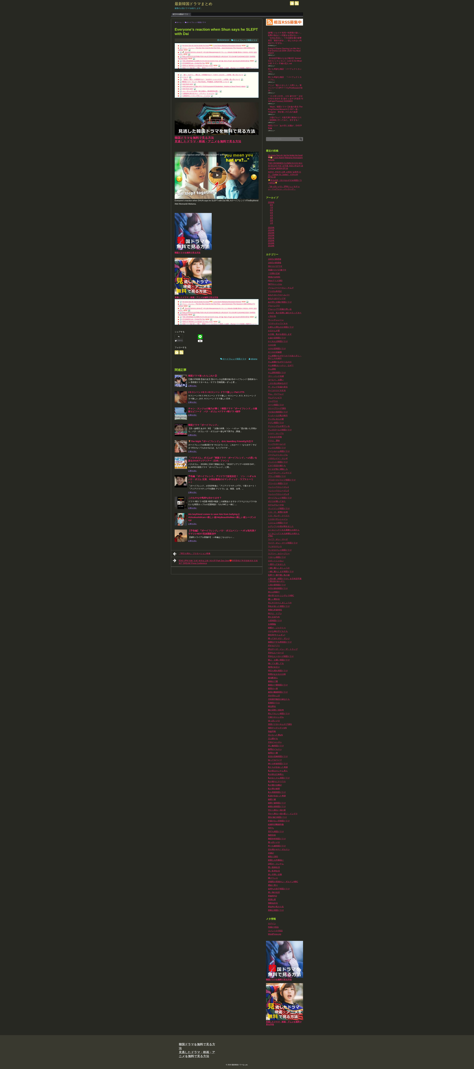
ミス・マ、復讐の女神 (278, 512)
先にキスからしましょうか (280, 603)
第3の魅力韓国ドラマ (277, 817)
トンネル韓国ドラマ (277, 448)
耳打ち (271, 828)
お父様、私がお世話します (280, 334)
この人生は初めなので (278, 383)
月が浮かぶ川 (274, 696)
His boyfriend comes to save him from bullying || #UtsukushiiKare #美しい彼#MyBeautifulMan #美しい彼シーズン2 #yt (222, 517)
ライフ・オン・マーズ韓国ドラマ (283, 543)
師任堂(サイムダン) (276, 635)
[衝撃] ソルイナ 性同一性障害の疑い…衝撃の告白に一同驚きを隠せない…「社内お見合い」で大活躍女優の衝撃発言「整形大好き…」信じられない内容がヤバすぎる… (285, 38)
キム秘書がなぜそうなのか (280, 362)
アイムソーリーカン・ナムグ (281, 288)
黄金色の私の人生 (276, 907)
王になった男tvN (275, 735)
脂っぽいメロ (274, 842)
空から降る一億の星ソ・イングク (283, 814)
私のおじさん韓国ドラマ (279, 778)
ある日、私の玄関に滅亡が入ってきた (285, 313)
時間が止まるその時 (277, 674)
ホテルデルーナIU (276, 505)
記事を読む (192, 386)
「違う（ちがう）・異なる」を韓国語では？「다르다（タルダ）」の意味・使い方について (212, 75)
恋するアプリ (274, 646)
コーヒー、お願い (276, 380)
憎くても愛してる (276, 663)
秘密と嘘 (272, 799)
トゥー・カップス (276, 433)
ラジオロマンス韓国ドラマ (280, 550)
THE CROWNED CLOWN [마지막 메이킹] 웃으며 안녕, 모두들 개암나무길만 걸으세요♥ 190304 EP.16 (215, 61)
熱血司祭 (272, 731)
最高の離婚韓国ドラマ (278, 692)
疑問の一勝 (273, 753)
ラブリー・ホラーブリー (279, 554)
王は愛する (273, 739)
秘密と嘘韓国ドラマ (277, 803)
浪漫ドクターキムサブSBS (280, 724)
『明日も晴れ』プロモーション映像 (194, 553)
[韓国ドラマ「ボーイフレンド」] (181, 430)
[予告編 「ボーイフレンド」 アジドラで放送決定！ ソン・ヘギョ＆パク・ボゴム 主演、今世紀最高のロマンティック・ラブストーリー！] (181, 481)
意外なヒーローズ (276, 653)
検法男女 (272, 706)
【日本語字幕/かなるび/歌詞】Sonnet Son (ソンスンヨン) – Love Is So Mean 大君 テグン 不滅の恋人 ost (285, 60)
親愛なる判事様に (276, 860)
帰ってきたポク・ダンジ (279, 638)
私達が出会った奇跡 (277, 796)
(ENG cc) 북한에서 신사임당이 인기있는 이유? (197, 65)
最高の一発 (273, 688)
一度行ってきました (277, 564)
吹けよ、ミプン (275, 613)
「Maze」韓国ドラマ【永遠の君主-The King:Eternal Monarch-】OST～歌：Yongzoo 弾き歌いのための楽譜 (285, 109)
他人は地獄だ (274, 592)
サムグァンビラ (275, 398)
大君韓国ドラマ (275, 621)
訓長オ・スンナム (276, 864)
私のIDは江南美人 (276, 774)
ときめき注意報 (275, 437)
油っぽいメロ (274, 721)
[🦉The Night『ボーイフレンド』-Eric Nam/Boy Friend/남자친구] (181, 446)
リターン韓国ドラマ (277, 557)
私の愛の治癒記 (275, 785)
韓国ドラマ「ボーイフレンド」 (203, 425)
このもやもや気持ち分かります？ (205, 498)
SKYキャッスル (275, 284)
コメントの (275, 931)
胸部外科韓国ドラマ (277, 839)
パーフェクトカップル (278, 455)
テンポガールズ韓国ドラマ (280, 430)
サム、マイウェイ (276, 394)
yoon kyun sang (187, 84)
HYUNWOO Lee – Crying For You (193, 63)
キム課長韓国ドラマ (277, 373)
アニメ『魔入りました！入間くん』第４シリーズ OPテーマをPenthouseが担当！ (285, 87)
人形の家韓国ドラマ (277, 585)
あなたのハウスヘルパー (279, 295)
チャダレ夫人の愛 (276, 419)
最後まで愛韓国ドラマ (278, 685)
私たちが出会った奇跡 (278, 767)
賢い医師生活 (274, 867)
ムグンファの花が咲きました (281, 526)
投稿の (273, 927)
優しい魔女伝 (274, 599)
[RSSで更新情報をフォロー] (297, 3)
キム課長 (272, 369)
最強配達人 (273, 678)
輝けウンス (273, 878)
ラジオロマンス (275, 546)
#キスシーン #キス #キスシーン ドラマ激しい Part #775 (216, 392)
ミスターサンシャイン (278, 519)
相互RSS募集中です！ (181, 14)
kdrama (254, 359)
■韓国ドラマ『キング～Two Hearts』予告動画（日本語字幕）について (205, 82)
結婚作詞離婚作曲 (276, 824)
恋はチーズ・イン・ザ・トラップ (283, 649)
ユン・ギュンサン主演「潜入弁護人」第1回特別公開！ (200, 91)
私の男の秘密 (274, 789)
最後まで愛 (273, 681)
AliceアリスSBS (275, 281)
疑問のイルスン (275, 749)
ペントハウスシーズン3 (278, 494)
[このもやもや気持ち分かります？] (181, 503)
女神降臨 (272, 624)
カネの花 (272, 345)
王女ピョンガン (275, 742)
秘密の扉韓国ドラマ (277, 806)
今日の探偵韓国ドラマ (278, 588)
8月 (271, 205)
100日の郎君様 (274, 263)
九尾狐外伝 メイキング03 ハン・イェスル (196, 96)
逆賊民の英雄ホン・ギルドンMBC (283, 882)
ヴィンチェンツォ (276, 320)
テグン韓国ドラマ (276, 423)
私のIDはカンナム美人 (278, 771)
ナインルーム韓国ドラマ (279, 451)
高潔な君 (272, 899)
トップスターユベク (277, 444)
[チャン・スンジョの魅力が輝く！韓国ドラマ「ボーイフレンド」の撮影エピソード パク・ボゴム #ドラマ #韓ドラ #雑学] (181, 413)
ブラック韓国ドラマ (277, 476)
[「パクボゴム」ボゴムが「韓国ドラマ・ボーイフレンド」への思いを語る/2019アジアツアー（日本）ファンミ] (181, 463)
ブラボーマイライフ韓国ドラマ (282, 480)
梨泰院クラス (274, 703)
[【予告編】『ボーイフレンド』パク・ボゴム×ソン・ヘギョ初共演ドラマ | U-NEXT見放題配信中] (181, 536)
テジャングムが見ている (279, 426)
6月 (271, 210)
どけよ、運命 (274, 440)
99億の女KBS (274, 277)
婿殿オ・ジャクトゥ (277, 628)
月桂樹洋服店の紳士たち (279, 699)
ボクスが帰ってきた (277, 501)
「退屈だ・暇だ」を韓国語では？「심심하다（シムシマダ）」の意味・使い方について (211, 79)
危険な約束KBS (275, 610)
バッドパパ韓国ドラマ (278, 462)
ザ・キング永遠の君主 (278, 387)
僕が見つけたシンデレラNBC (281, 595)
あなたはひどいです (277, 298)
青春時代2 (272, 896)
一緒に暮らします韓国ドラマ (281, 571)
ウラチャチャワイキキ (278, 323)
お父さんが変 (274, 331)
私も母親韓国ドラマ (277, 792)
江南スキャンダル (276, 717)
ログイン (272, 924)
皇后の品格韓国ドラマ (278, 756)
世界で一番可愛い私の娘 (279, 575)
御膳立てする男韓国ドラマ (280, 642)
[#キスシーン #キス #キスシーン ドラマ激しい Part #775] (181, 397)
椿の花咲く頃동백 (276, 710)
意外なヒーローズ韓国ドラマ (281, 656)
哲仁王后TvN (274, 617)
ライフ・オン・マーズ (278, 539)
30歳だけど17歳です (277, 270)
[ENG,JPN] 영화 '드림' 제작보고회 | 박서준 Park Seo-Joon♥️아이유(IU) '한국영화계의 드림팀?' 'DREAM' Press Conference (218, 562)
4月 (271, 215)
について (185, 77)
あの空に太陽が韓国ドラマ (280, 302)
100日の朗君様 (274, 259)
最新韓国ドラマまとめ (193, 4)
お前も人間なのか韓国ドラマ (281, 327)
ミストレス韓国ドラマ (278, 523)
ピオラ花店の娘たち (277, 466)
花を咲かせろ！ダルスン (279, 849)
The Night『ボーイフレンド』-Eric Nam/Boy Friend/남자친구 (222, 441)
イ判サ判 (272, 316)
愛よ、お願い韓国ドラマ (279, 660)
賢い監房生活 (274, 871)
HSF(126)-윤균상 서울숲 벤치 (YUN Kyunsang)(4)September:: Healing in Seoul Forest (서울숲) (214, 86)
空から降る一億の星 (277, 810)
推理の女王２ (274, 667)
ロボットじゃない (276, 561)
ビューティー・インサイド (280, 473)
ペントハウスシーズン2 (278, 491)
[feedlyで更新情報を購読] (292, 3)
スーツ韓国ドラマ (276, 405)
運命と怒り (273, 885)
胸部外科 (272, 835)
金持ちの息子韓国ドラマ (279, 889)
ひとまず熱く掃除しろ (278, 469)
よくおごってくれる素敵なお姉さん (284, 530)
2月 (271, 220)
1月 (271, 223)
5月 (271, 213)
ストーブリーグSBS (277, 408)
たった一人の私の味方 (278, 415)
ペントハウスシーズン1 (278, 487)
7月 (271, 208)
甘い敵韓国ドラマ (276, 746)
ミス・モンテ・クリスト (279, 516)
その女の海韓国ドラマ (278, 412)
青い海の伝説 (274, 892)
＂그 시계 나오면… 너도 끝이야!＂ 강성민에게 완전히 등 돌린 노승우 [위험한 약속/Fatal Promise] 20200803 (285, 98)
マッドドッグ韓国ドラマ (279, 508)
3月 (271, 218)
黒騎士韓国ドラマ (276, 910)
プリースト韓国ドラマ (278, 483)
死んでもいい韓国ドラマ (279, 714)
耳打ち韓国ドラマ (276, 832)
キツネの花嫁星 (275, 352)
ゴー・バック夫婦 (276, 376)
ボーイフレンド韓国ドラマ (245, 40)
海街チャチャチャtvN (277, 728)
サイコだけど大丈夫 (277, 390)
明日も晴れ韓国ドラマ (278, 671)
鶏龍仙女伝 (273, 903)
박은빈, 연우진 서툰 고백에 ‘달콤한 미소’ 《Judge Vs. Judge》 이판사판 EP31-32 (284, 174)
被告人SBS (273, 857)
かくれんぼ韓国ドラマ (278, 341)
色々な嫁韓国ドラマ (277, 846)
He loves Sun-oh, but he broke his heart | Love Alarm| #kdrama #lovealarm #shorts (211, 45)
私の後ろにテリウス (277, 781)
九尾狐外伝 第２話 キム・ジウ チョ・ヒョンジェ (198, 93)
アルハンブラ (274, 306)
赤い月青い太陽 (275, 874)
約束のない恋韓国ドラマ (279, 821)
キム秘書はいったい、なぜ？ (281, 365)
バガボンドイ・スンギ (278, 458)
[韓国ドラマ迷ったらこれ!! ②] (181, 381)
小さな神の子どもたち (278, 631)
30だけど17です (275, 266)
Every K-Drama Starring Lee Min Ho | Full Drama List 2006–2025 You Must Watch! (284, 50)
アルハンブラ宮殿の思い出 (280, 309)
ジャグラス (273, 401)
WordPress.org (274, 934)
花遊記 (271, 853)
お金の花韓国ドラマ (277, 338)
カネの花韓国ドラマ (277, 348)
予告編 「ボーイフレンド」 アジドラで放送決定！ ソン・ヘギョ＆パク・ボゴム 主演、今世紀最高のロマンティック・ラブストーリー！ (222, 479)
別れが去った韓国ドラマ (279, 606)
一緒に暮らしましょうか (279, 568)
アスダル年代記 (275, 291)
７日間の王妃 (274, 273)
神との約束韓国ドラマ (278, 764)
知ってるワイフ (275, 760)
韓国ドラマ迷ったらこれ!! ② (202, 376)
